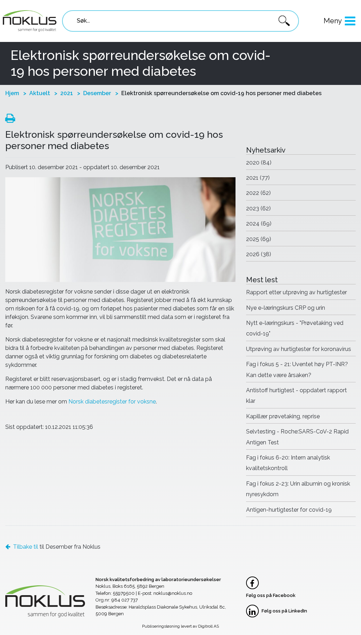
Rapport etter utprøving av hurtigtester (296, 292)
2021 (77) (258, 177)
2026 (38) (258, 254)
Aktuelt (39, 93)
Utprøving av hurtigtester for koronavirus (298, 349)
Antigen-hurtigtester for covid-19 (289, 509)
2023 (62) (258, 208)
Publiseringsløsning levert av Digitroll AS (180, 626)
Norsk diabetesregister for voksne (112, 401)
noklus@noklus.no (172, 593)
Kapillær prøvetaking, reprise (283, 416)
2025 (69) (258, 239)
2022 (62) (258, 193)
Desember (97, 93)
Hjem (12, 93)
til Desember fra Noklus (56, 546)
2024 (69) (258, 223)
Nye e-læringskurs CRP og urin (285, 307)
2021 (66, 93)
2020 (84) (258, 162)
